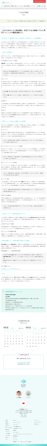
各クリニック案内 (8, 427)
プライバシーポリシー (38, 422)
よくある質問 (7, 433)
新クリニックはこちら (40, 1)
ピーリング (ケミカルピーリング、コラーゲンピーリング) (22, 434)
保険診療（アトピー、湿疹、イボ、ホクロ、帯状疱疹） (22, 441)
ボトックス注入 (15, 432)
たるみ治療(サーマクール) (17, 428)
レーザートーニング (16, 422)
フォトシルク (15, 424)
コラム (6, 439)
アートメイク (15, 439)
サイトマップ (36, 420)
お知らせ (6, 437)
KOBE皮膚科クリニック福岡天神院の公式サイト (11, 268)
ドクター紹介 (7, 435)
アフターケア (7, 431)
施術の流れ (7, 429)
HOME (6, 420)
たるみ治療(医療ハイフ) (17, 426)
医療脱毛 (14, 430)
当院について (7, 425)
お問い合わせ (36, 424)
